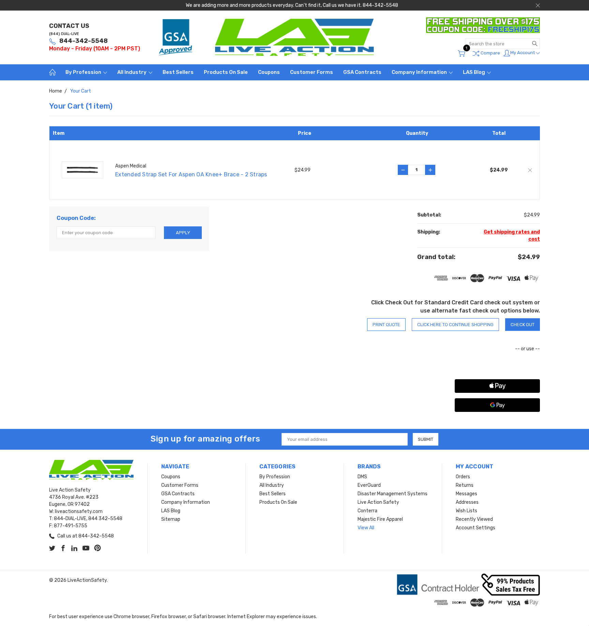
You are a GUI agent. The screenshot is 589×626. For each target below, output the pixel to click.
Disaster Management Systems (392, 494)
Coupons (269, 72)
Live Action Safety (378, 502)
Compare (490, 52)
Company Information (420, 72)
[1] (461, 53)
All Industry (132, 72)
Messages (466, 494)
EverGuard (369, 485)
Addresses (467, 502)
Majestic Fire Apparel (380, 519)
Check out (522, 324)
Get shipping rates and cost (512, 235)
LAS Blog (474, 72)
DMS (362, 477)
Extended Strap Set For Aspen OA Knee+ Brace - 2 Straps (191, 174)
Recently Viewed (474, 519)
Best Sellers (178, 72)
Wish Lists (466, 511)
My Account (523, 52)
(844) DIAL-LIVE (64, 34)
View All (366, 528)
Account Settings (475, 528)
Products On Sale (226, 72)
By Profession (83, 72)
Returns (464, 485)
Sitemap (170, 519)
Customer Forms (311, 72)
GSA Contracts (362, 72)
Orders (463, 477)
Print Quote (386, 324)
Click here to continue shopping (455, 324)
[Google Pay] (497, 405)
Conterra (367, 511)
